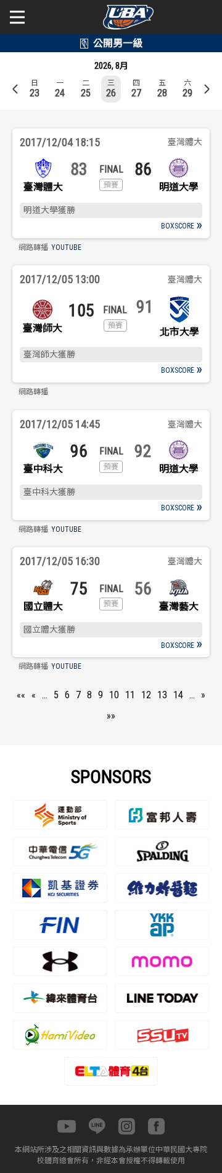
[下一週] (207, 89)
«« (21, 695)
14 (178, 695)
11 (130, 695)
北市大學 (179, 332)
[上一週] (15, 89)
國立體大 (43, 606)
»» (111, 716)
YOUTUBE (66, 247)
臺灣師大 (42, 328)
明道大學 (179, 187)
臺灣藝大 (179, 606)
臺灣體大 (43, 187)
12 (146, 695)
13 (162, 695)
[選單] (17, 17)
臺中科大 (43, 469)
